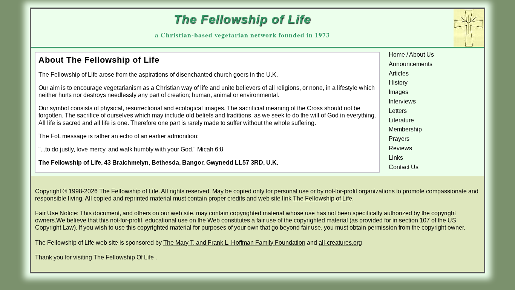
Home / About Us (411, 54)
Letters (398, 111)
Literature (401, 120)
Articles (399, 73)
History (398, 82)
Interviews (402, 101)
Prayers (399, 139)
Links (396, 157)
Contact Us (403, 167)
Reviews (400, 148)
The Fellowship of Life (322, 198)
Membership (405, 129)
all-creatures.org (340, 242)
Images (398, 92)
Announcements (410, 64)
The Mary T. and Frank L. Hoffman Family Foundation (234, 242)
